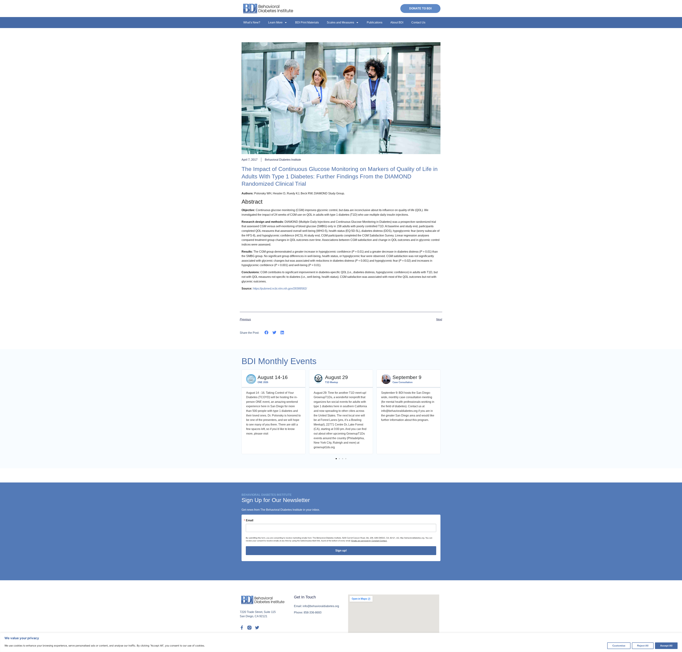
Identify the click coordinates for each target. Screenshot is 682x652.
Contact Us (418, 22)
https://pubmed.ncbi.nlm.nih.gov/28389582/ (280, 288)
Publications (374, 22)
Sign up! (341, 550)
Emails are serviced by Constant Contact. (369, 540)
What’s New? (251, 22)
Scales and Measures (340, 22)
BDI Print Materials (307, 22)
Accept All (666, 645)
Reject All (642, 645)
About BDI (396, 22)
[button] (266, 333)
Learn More (275, 22)
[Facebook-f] (242, 628)
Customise (618, 645)
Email (249, 520)
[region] (341, 642)
